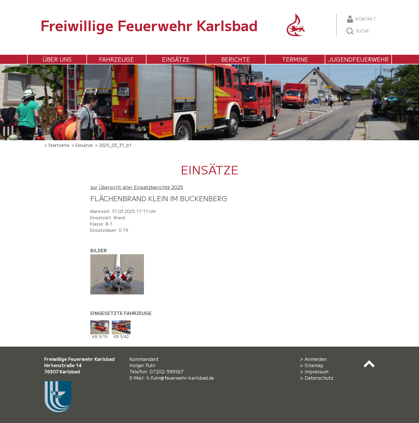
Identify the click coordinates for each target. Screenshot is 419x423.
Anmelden (316, 358)
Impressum (316, 371)
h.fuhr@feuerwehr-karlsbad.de (182, 377)
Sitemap (314, 365)
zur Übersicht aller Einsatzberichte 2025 (136, 187)
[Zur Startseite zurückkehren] (295, 16)
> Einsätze (82, 145)
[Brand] (119, 257)
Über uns (57, 59)
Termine (295, 59)
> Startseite (57, 145)
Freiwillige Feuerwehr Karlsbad (149, 25)
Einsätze (176, 59)
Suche (362, 31)
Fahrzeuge (116, 59)
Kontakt (365, 19)
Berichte (235, 59)
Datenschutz (319, 377)
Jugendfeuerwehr (358, 59)
